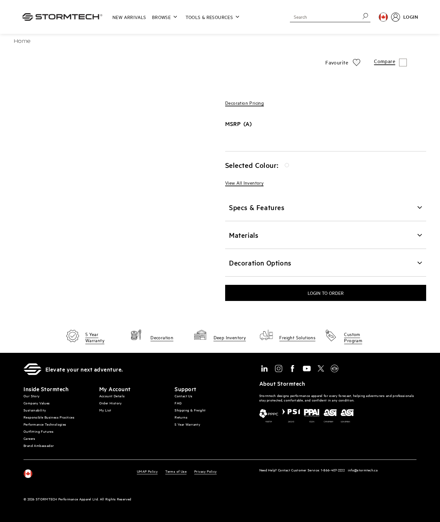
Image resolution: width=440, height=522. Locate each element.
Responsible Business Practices (49, 417)
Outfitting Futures (38, 431)
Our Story (32, 395)
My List (105, 410)
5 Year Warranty (187, 424)
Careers (29, 438)
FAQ (178, 403)
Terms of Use (176, 471)
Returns (181, 417)
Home (22, 41)
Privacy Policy (205, 471)
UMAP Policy (147, 471)
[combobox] (323, 17)
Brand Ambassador (39, 445)
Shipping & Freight (190, 410)
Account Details (112, 395)
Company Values (37, 403)
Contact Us (183, 395)
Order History (110, 403)
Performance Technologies (45, 424)
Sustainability (35, 410)
